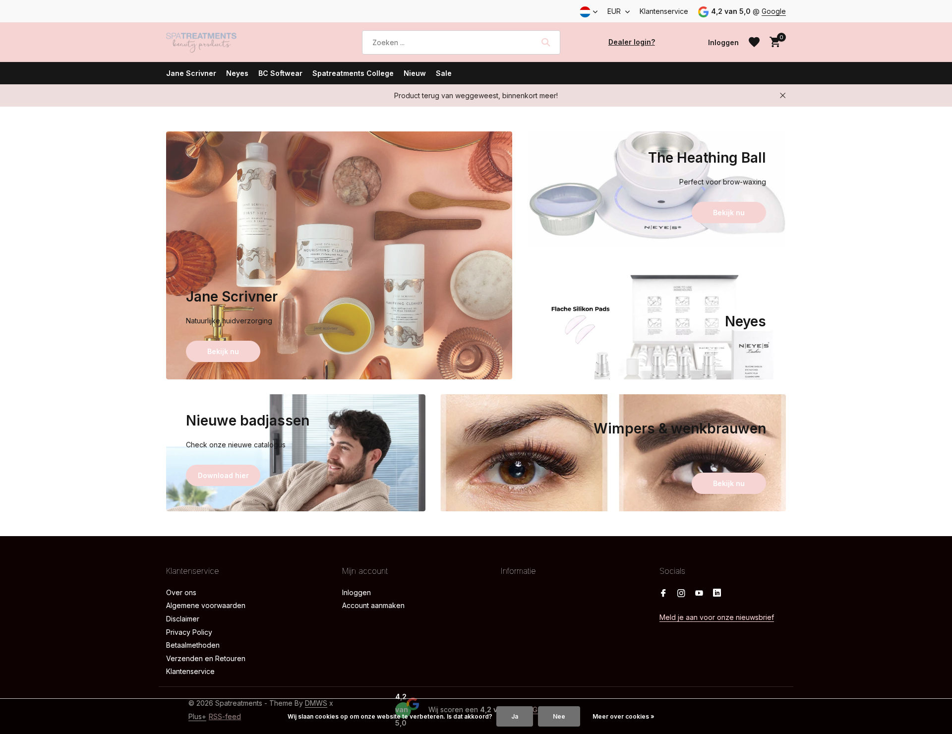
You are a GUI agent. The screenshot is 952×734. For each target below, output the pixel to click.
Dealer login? (631, 42)
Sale (444, 73)
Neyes (237, 73)
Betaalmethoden (193, 645)
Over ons (181, 592)
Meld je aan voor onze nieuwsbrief (716, 617)
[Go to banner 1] (339, 255)
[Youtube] (699, 593)
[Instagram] (681, 593)
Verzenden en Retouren (205, 658)
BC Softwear (280, 73)
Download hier (223, 475)
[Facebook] (663, 593)
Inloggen (356, 592)
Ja (514, 716)
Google (774, 11)
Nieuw (415, 73)
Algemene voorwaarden (205, 605)
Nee (559, 716)
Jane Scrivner (191, 73)
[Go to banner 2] (656, 189)
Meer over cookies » (623, 716)
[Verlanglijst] (754, 42)
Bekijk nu (223, 351)
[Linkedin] (717, 593)
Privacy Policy (189, 632)
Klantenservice (664, 11)
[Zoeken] (545, 42)
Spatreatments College (353, 73)
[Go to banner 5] (613, 452)
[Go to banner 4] (295, 452)
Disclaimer (182, 618)
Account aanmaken (373, 605)
